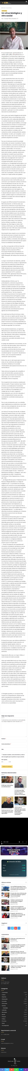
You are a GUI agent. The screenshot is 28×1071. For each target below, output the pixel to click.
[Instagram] (19, 928)
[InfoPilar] (6, 3)
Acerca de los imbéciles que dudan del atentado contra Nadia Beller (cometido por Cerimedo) (20, 811)
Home (3, 7)
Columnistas (9, 7)
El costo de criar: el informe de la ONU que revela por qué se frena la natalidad (18, 895)
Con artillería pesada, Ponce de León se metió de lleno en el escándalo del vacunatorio (18, 888)
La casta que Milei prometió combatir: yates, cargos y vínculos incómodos (20, 792)
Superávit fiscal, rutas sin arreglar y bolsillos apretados (18, 952)
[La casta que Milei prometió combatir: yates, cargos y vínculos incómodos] (20, 782)
